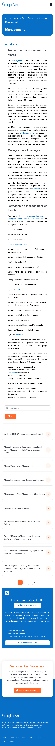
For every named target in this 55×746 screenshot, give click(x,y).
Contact (11, 742)
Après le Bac (19, 18)
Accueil (8, 18)
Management (17, 60)
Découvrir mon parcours (27, 690)
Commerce (12, 373)
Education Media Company (30, 727)
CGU (4, 742)
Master (19, 289)
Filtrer (10, 416)
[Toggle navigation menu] (51, 4)
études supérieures (28, 133)
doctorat (19, 335)
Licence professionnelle (17, 244)
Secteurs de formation (37, 18)
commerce (35, 189)
